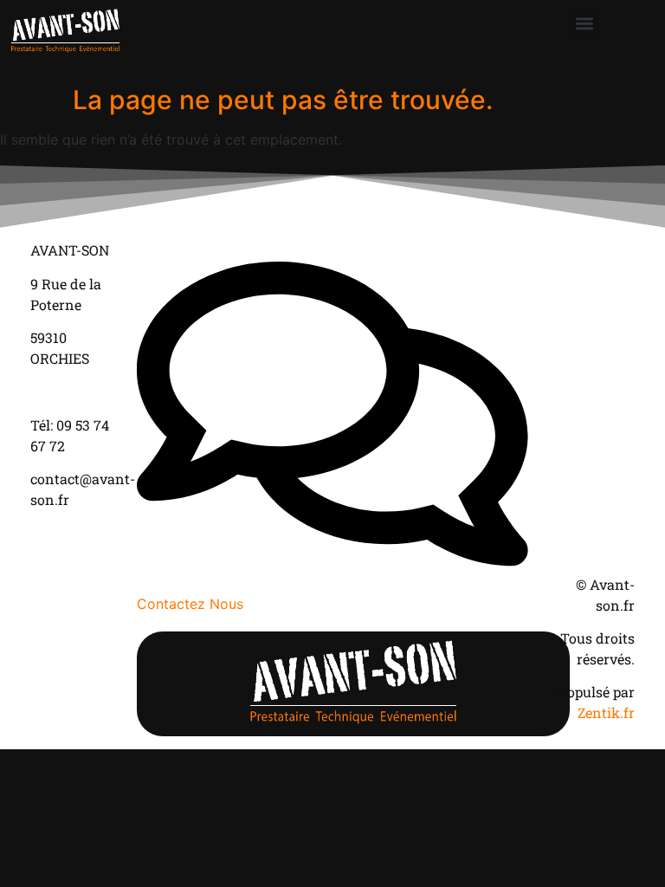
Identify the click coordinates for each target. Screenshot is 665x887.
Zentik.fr (606, 712)
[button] (585, 23)
